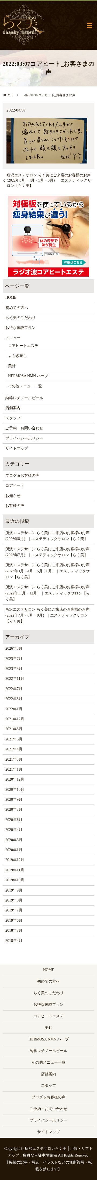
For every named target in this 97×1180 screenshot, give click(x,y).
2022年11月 (14, 679)
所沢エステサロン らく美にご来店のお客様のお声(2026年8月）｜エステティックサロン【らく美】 (47, 536)
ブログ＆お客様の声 (22, 476)
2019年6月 (13, 920)
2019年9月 (13, 890)
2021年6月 (13, 739)
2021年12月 (14, 719)
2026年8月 (13, 648)
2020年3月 (13, 840)
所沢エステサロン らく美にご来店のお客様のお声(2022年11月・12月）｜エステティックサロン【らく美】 (47, 593)
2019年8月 (13, 900)
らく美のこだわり (20, 318)
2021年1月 (13, 769)
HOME (7, 95)
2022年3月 (13, 699)
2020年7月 (13, 809)
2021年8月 (13, 729)
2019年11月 (14, 870)
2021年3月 (13, 759)
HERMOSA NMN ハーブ (28, 376)
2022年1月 (13, 709)
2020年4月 (13, 830)
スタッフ (12, 418)
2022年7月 (13, 689)
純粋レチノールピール (24, 398)
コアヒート (14, 485)
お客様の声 (14, 506)
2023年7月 (13, 659)
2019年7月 (13, 910)
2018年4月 (13, 941)
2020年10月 (14, 790)
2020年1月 (13, 850)
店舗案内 (12, 408)
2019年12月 (14, 860)
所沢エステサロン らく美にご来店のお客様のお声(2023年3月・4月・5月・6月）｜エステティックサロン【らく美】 (47, 571)
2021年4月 (13, 749)
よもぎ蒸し (17, 356)
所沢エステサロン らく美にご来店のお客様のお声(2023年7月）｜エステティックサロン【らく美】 (47, 552)
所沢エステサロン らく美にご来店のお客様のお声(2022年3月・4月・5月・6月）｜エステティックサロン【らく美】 (49, 180)
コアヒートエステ (23, 346)
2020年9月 (13, 800)
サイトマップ (16, 448)
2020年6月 (13, 820)
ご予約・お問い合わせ (24, 428)
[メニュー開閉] (89, 25)
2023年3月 (13, 669)
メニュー (12, 338)
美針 (12, 366)
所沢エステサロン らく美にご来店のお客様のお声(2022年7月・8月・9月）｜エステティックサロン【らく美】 (47, 615)
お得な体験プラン (20, 328)
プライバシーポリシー (24, 438)
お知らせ (12, 496)
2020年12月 (14, 779)
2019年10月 (14, 880)
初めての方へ (16, 308)
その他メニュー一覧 (25, 386)
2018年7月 (13, 930)
